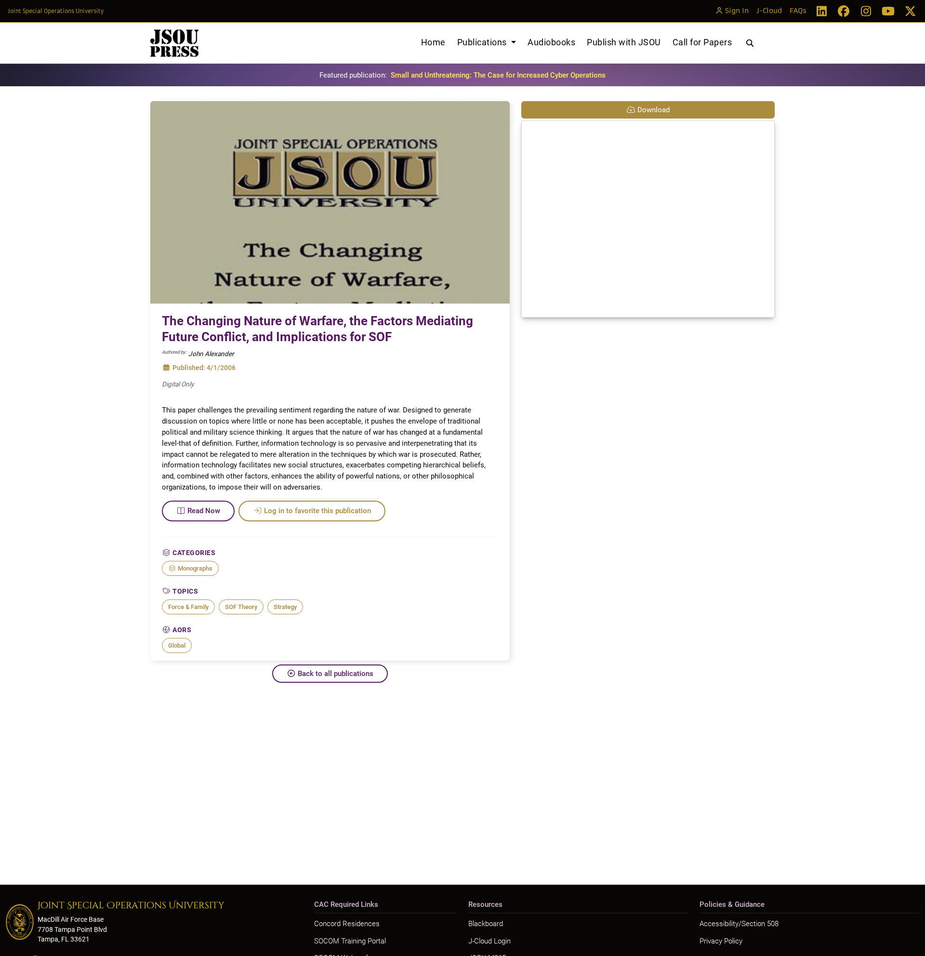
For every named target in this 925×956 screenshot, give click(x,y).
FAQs (798, 11)
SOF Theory (241, 607)
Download (653, 110)
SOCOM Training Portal (350, 941)
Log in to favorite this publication (317, 510)
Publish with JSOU (624, 42)
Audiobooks (551, 42)
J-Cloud (769, 11)
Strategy (285, 607)
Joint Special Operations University (56, 11)
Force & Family (188, 607)
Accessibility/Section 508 (739, 923)
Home (433, 42)
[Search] (749, 43)
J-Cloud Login (489, 941)
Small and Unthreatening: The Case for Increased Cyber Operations (498, 75)
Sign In (737, 11)
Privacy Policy (721, 941)
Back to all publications (335, 673)
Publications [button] (483, 42)
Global (176, 645)
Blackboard (485, 923)
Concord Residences (347, 923)
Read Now (203, 510)
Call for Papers (702, 42)
